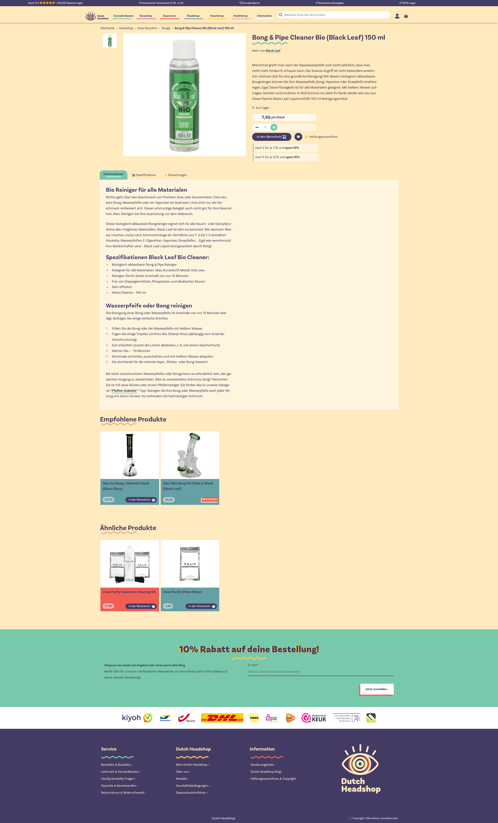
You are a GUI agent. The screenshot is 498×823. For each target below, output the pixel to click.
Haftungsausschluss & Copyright (274, 778)
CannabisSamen (124, 15)
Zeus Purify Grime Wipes (182, 592)
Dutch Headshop (223, 818)
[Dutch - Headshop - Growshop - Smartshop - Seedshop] (97, 16)
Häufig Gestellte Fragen (118, 778)
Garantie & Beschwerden (119, 785)
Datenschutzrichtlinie (192, 792)
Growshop (145, 15)
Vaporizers (169, 15)
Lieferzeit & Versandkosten (121, 771)
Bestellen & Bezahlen (117, 764)
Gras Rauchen (147, 28)
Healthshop (240, 15)
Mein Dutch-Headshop (192, 764)
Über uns (183, 771)
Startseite (107, 28)
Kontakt (182, 778)
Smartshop (217, 15)
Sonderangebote (263, 764)
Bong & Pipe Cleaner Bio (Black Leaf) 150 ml (204, 28)
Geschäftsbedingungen (193, 785)
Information (264, 15)
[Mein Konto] (397, 16)
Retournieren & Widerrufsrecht (123, 792)
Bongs (166, 28)
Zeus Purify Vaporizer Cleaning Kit (129, 592)
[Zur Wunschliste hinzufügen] (298, 137)
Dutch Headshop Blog (267, 771)
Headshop (193, 15)
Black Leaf (273, 51)
